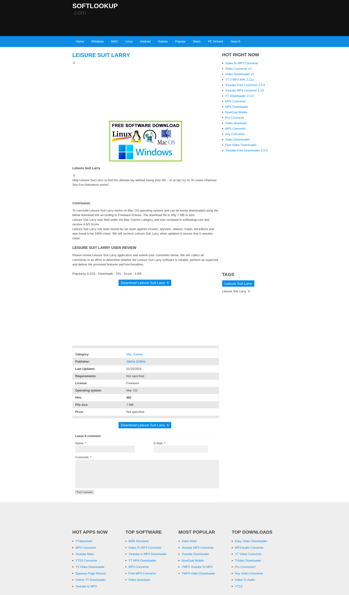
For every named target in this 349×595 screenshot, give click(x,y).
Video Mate (189, 541)
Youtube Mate (84, 554)
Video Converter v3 (238, 68)
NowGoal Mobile (236, 112)
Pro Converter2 (245, 567)
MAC (114, 41)
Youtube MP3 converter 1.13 (244, 90)
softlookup (95, 6)
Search (235, 41)
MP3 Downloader (236, 107)
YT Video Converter (248, 554)
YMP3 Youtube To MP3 (197, 567)
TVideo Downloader (248, 560)
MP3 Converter (235, 101)
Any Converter (235, 134)
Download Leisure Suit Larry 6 (145, 283)
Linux (129, 41)
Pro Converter (234, 117)
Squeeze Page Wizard (90, 573)
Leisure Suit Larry (101, 55)
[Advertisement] (160, 24)
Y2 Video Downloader (90, 567)
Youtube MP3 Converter (198, 547)
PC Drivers (215, 41)
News (197, 41)
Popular (180, 41)
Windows (97, 41)
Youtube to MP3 (86, 586)
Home (80, 41)
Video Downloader (237, 139)
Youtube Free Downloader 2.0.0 (246, 150)
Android (145, 41)
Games (163, 41)
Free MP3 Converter (142, 573)
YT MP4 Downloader (142, 560)
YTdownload (83, 541)
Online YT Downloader (90, 580)
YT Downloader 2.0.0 (239, 96)
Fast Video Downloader (241, 145)
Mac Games (135, 354)
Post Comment (85, 492)
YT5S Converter (86, 560)
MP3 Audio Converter (249, 547)
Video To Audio (245, 580)
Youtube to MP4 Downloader (148, 554)
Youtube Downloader (195, 554)
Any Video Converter (249, 573)
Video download (235, 123)
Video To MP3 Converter (241, 63)
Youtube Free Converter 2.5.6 (245, 85)
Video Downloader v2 (239, 74)
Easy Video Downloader (251, 541)
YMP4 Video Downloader (198, 573)
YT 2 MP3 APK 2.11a (239, 79)
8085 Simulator (139, 541)
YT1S (238, 586)
